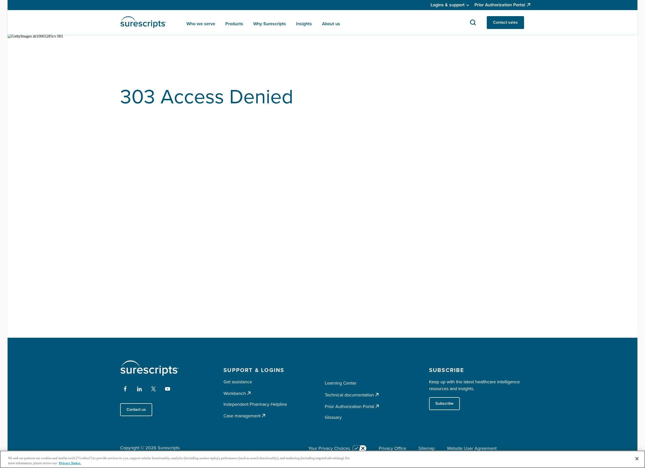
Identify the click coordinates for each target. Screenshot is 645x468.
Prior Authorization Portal (499, 5)
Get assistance (237, 382)
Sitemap (426, 448)
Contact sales (505, 22)
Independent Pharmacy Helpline (255, 404)
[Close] (636, 458)
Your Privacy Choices (329, 448)
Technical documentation (349, 395)
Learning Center (341, 383)
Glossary (333, 417)
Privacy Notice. (70, 463)
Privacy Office (392, 448)
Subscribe (444, 403)
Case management (242, 416)
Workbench (234, 393)
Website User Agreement (472, 448)
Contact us (136, 409)
